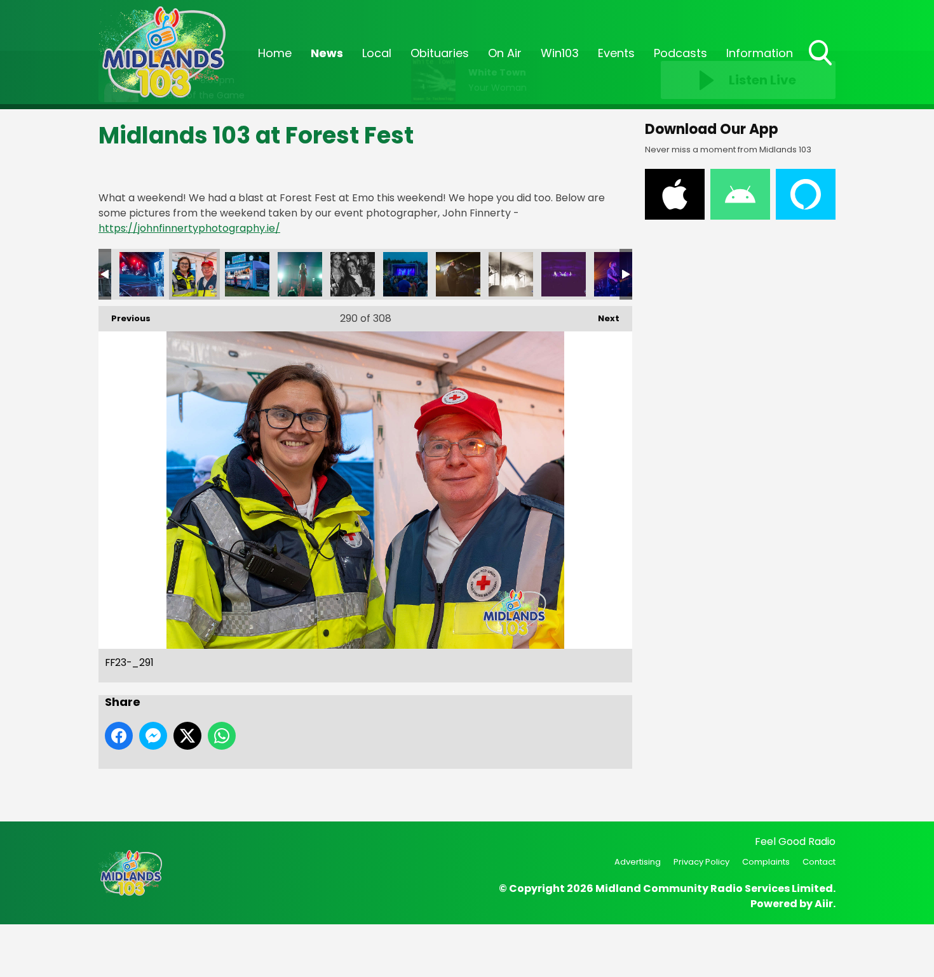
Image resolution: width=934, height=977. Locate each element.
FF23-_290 (141, 274)
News (327, 53)
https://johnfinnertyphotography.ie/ (189, 228)
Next (602, 318)
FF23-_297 (511, 274)
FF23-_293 (300, 274)
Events (616, 53)
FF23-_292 (247, 274)
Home (275, 53)
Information (759, 53)
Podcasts (680, 53)
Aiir (824, 903)
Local (376, 53)
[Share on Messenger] (153, 736)
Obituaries (439, 53)
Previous (124, 318)
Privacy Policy (701, 862)
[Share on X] (187, 736)
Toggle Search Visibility (822, 66)
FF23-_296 (458, 274)
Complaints (766, 862)
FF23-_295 (405, 274)
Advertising (637, 862)
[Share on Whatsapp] (222, 736)
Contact (819, 862)
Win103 (560, 53)
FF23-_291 (194, 274)
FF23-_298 (563, 274)
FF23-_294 (352, 274)
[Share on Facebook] (119, 736)
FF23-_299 (616, 274)
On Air (505, 53)
